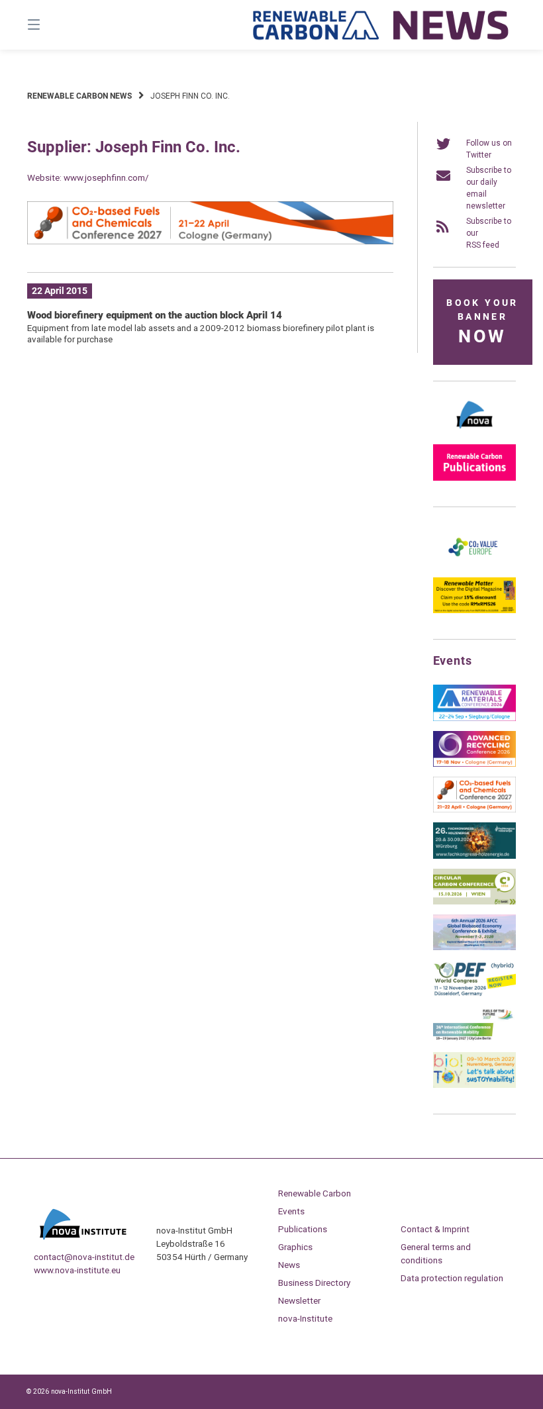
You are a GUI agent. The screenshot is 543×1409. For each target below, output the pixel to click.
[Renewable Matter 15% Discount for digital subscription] (474, 610)
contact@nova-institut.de (84, 1256)
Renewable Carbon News (79, 96)
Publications (302, 1229)
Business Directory (314, 1282)
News (289, 1264)
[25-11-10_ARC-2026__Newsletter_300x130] (474, 764)
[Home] (381, 25)
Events (291, 1211)
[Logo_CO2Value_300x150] (474, 564)
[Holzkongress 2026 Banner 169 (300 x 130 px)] (474, 856)
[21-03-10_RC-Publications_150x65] (474, 478)
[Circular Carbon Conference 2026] (474, 901)
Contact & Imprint (435, 1229)
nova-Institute (305, 1318)
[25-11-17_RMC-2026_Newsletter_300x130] (474, 718)
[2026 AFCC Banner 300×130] (474, 947)
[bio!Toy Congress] (474, 1085)
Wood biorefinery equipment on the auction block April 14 (154, 315)
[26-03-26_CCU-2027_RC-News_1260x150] (210, 241)
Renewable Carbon (314, 1193)
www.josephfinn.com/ (106, 177)
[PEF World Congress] (474, 993)
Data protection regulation (452, 1278)
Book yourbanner (482, 322)
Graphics (295, 1246)
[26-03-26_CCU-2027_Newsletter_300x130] (474, 809)
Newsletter (299, 1300)
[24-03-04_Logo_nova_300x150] (474, 431)
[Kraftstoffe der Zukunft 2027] (474, 1039)
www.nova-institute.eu (77, 1270)
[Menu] (57, 25)
